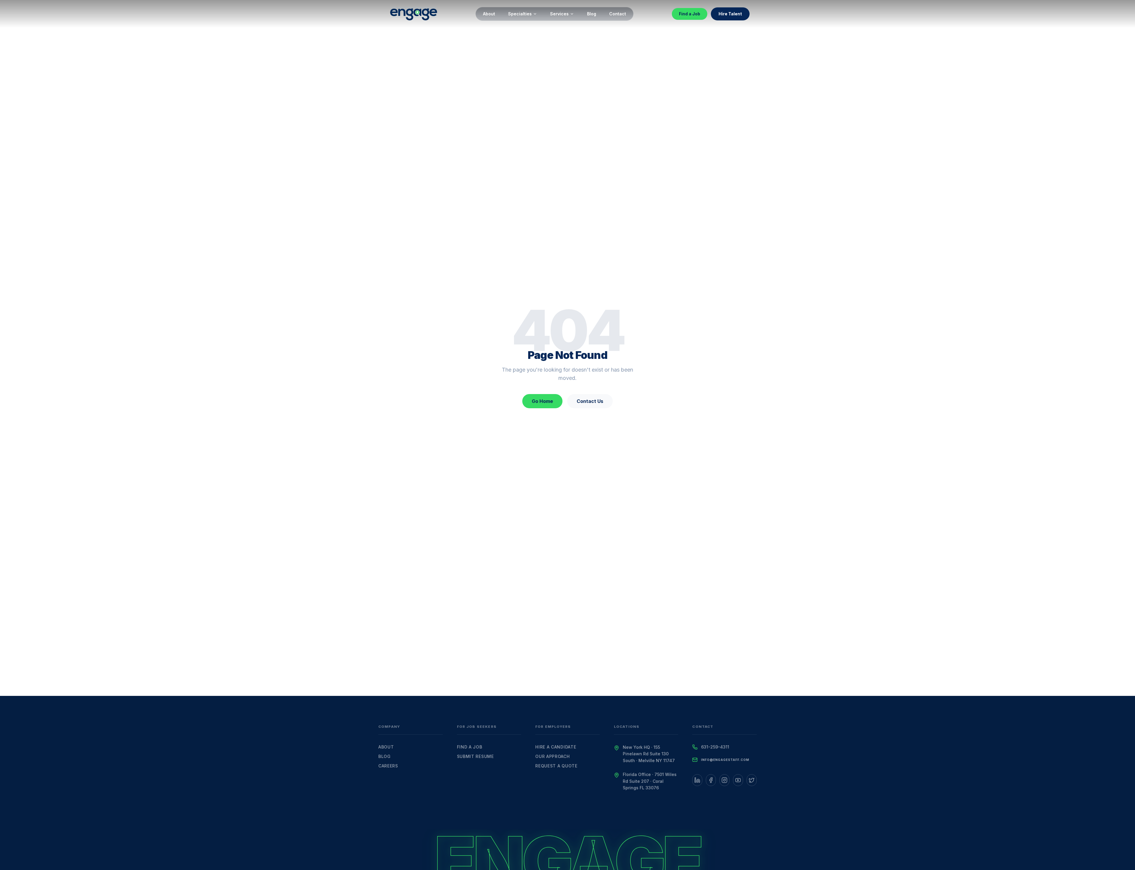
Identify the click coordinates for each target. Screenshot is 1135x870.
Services (559, 13)
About (489, 13)
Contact (617, 13)
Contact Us (590, 401)
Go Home (542, 401)
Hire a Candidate (555, 746)
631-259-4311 (715, 746)
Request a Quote (556, 765)
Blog (591, 13)
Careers (388, 765)
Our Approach (552, 756)
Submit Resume (475, 756)
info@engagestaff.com (725, 760)
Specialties (520, 13)
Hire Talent (730, 13)
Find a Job (689, 13)
